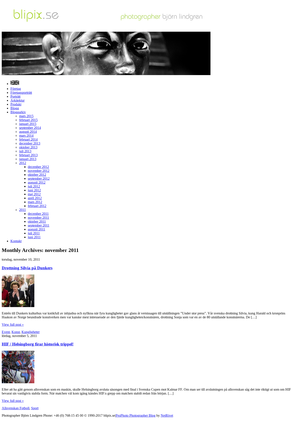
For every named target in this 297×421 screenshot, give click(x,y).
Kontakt (16, 241)
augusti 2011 (36, 229)
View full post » (13, 324)
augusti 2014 (28, 131)
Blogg (14, 108)
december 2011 (38, 213)
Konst (16, 332)
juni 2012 (34, 190)
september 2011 (38, 225)
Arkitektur (17, 100)
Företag (15, 88)
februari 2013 (28, 155)
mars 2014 (26, 135)
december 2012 (38, 167)
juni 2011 (34, 237)
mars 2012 (35, 202)
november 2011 (38, 217)
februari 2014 (28, 139)
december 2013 (29, 143)
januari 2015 (27, 124)
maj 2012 (34, 194)
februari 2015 (28, 120)
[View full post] (18, 306)
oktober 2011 (37, 221)
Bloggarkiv (18, 112)
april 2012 (35, 198)
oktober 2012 (37, 174)
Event (6, 332)
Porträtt (15, 96)
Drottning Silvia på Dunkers (27, 268)
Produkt (15, 104)
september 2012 (39, 178)
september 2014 (30, 128)
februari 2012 (37, 206)
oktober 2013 (28, 147)
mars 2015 (26, 116)
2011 (22, 210)
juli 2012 (34, 186)
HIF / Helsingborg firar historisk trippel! (37, 344)
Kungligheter (31, 332)
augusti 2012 (36, 182)
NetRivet (167, 415)
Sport (34, 408)
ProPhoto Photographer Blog (135, 415)
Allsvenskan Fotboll (15, 408)
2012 (22, 163)
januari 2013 (27, 159)
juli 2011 (34, 233)
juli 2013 (25, 151)
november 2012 (38, 171)
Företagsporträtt (21, 92)
